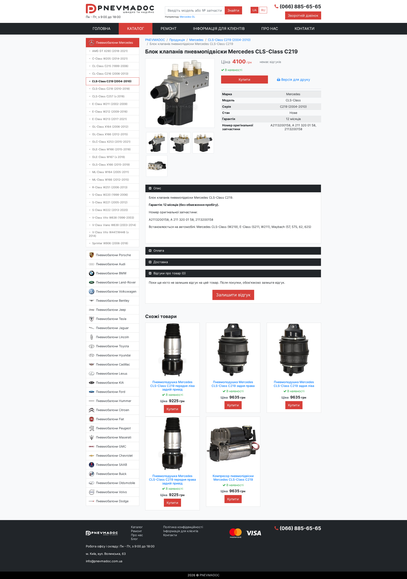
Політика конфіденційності (183, 527)
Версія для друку (295, 79)
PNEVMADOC (209, 575)
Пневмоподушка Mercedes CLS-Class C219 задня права (233, 383)
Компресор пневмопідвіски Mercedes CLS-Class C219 (233, 477)
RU (263, 10)
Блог (134, 539)
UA (254, 10)
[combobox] (195, 10)
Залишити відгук (233, 294)
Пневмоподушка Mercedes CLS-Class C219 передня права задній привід (172, 479)
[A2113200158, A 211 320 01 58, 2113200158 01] (156, 142)
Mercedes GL (187, 16)
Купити (244, 79)
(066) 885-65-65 (300, 7)
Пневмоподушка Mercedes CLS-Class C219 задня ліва (294, 383)
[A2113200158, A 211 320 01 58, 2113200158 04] (156, 165)
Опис (157, 188)
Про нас (269, 28)
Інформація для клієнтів (219, 28)
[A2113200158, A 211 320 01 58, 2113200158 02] (179, 142)
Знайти (233, 10)
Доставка (160, 262)
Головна (101, 28)
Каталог (135, 28)
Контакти (304, 28)
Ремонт (169, 28)
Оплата (158, 250)
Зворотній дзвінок (303, 15)
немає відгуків (270, 62)
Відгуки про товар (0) (169, 273)
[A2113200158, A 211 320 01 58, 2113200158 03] (203, 142)
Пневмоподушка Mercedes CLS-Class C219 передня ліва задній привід (172, 385)
